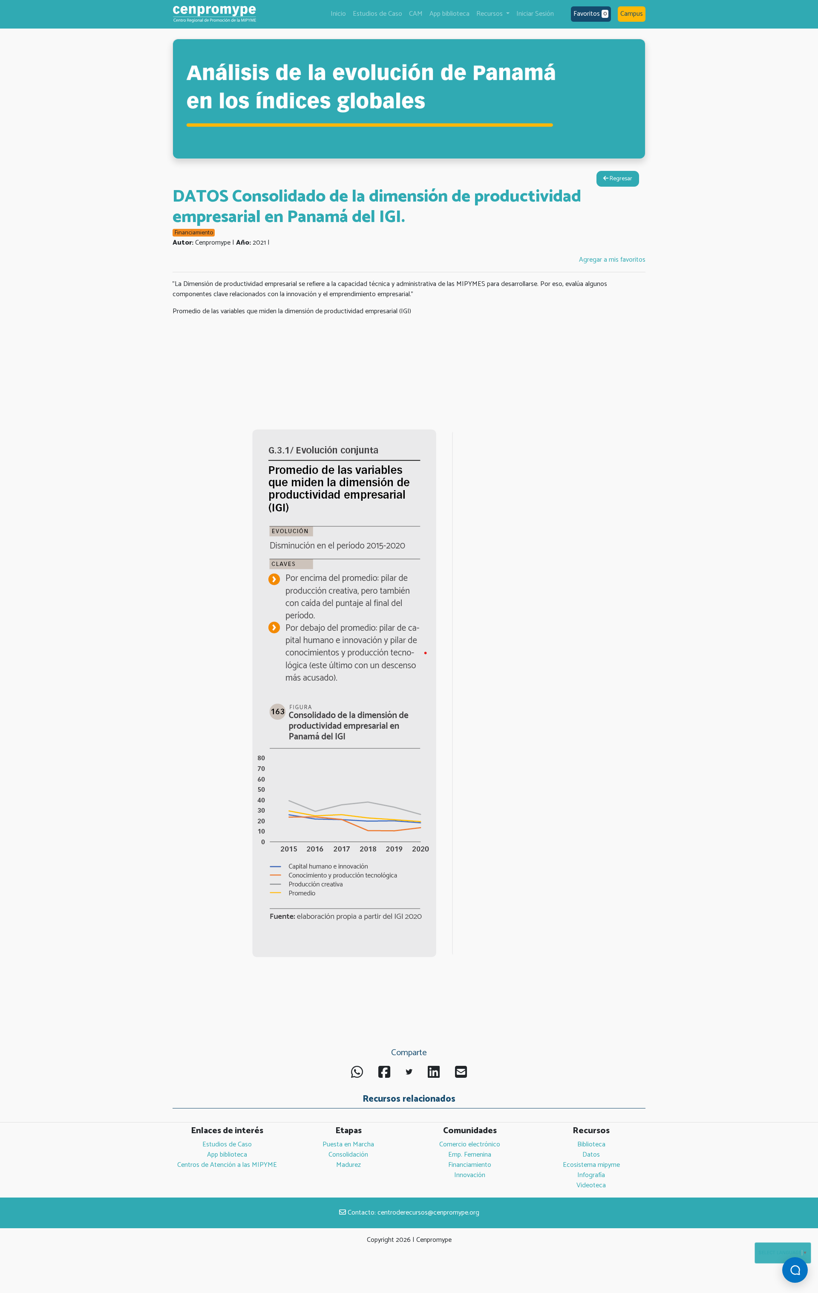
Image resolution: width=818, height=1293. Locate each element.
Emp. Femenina (469, 1154)
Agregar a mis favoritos (612, 260)
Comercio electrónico (469, 1144)
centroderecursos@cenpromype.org (428, 1212)
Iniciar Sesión (535, 14)
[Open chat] (795, 1270)
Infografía (591, 1175)
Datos (591, 1154)
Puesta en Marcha (348, 1144)
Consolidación (348, 1154)
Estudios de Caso (377, 14)
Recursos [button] (490, 14)
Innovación (469, 1175)
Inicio (338, 14)
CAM (416, 14)
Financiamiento (469, 1165)
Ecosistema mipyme (591, 1165)
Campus (631, 14)
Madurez (348, 1165)
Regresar (620, 179)
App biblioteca (449, 14)
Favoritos (590, 14)
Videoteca (591, 1185)
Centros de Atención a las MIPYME (227, 1165)
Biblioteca (591, 1144)
